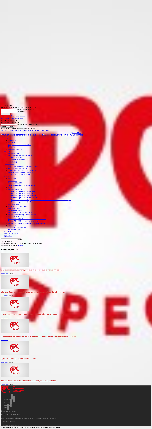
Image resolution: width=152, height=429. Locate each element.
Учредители (12, 141)
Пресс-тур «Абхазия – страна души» (20, 212)
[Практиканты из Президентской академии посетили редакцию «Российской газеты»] (15, 333)
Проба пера (12, 179)
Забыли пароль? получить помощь (13, 116)
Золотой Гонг (12, 181)
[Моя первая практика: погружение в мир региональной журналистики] (15, 266)
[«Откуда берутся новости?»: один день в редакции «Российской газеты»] (15, 288)
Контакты (11, 147)
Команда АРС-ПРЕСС (15, 183)
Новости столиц (17, 158)
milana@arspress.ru (12, 425)
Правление (11, 143)
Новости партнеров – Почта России (23, 196)
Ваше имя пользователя (25, 110)
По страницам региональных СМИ (20, 155)
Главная (20, 246)
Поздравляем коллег (15, 210)
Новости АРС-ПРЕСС (15, 153)
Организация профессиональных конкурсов (23, 166)
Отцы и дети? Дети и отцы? (17, 206)
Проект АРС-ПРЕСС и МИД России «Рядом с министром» (27, 223)
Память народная (14, 208)
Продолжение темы (15, 217)
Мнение (10, 187)
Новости (7, 151)
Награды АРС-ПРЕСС (11, 234)
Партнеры (7, 232)
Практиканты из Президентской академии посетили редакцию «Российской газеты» (38, 336)
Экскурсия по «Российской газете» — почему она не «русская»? (28, 380)
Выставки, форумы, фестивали (18, 168)
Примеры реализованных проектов (20, 172)
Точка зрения (12, 225)
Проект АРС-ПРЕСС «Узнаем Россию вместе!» (23, 221)
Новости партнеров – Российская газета (25, 198)
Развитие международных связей (19, 174)
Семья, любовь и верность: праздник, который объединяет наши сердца (32, 314)
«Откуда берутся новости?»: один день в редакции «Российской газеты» (33, 292)
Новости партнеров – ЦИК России (23, 202)
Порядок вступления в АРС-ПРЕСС (19, 145)
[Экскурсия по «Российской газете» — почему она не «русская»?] (15, 377)
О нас (6, 138)
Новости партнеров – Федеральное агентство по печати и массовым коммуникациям (41, 200)
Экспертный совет (14, 229)
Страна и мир (12, 162)
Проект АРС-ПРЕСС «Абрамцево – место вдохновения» (27, 219)
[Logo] (22, 135)
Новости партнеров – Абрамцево (23, 191)
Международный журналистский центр (21, 185)
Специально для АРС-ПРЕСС (21, 160)
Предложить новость (9, 411)
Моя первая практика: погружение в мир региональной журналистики (31, 270)
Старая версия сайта (15, 149)
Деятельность (9, 164)
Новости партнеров (15, 189)
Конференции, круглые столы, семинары (22, 170)
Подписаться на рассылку (10, 415)
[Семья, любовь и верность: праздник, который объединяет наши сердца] (15, 310)
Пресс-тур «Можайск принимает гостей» (22, 215)
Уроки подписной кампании (17, 227)
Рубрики (7, 177)
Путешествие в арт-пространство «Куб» (18, 358)
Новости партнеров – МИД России (23, 193)
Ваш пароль (21, 112)
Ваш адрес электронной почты (28, 124)
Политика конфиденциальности (12, 118)
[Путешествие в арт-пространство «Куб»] (15, 355)
